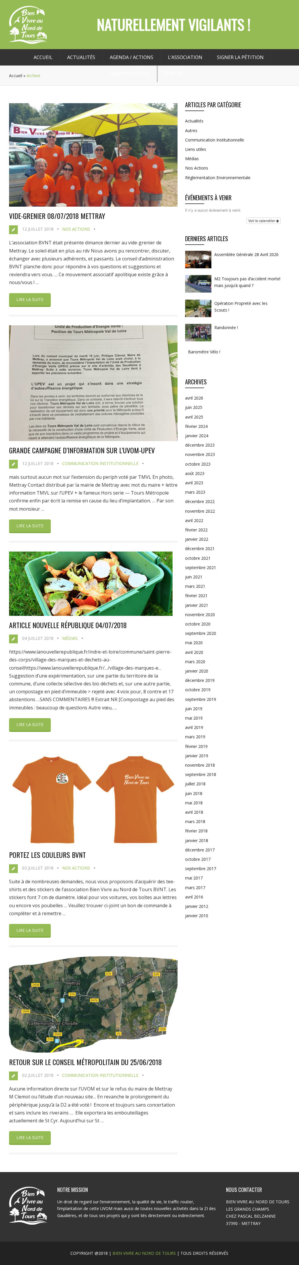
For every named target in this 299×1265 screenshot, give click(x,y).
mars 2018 (195, 821)
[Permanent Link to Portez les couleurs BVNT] (93, 844)
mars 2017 (195, 887)
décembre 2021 (200, 548)
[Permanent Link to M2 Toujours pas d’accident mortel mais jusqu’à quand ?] (198, 292)
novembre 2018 (200, 765)
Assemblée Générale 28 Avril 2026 (246, 254)
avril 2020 (194, 652)
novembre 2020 (200, 614)
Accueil (43, 57)
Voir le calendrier (262, 220)
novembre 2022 (200, 511)
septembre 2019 (200, 699)
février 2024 (196, 426)
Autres (191, 130)
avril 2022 (194, 520)
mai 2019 (194, 718)
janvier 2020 (196, 671)
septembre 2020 (200, 633)
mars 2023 (195, 492)
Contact (175, 73)
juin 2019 (193, 708)
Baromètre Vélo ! (204, 352)
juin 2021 (193, 577)
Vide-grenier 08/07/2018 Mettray (57, 215)
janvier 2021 (196, 605)
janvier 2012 (196, 906)
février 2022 (196, 530)
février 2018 (196, 831)
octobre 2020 (198, 624)
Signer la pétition (240, 57)
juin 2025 (193, 407)
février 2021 (196, 595)
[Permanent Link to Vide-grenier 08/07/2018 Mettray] (93, 205)
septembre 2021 (200, 567)
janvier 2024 (196, 435)
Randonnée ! (226, 327)
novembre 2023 (200, 454)
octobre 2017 (198, 859)
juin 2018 (193, 793)
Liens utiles (195, 149)
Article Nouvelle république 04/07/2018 (68, 625)
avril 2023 (194, 482)
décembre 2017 (200, 850)
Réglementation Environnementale (218, 177)
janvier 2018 (196, 840)
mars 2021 (195, 586)
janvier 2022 (196, 539)
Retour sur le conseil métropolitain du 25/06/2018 (85, 1062)
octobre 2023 (198, 464)
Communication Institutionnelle (100, 463)
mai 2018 (194, 803)
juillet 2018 (195, 784)
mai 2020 (194, 642)
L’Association (185, 57)
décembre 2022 (200, 501)
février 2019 (196, 746)
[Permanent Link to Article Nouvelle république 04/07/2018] (91, 614)
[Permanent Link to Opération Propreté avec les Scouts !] (198, 317)
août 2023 (194, 473)
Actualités (81, 57)
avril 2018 (194, 812)
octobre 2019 (198, 689)
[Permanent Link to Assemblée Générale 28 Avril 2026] (198, 268)
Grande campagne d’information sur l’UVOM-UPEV (82, 450)
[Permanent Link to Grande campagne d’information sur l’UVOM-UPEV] (93, 439)
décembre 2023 (200, 445)
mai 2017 (194, 878)
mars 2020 (195, 661)
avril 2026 (194, 398)
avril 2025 (194, 417)
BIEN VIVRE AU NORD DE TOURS (144, 1253)
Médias (70, 638)
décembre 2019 (200, 680)
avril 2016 (194, 897)
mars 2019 (195, 736)
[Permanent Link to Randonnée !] (198, 341)
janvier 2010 (196, 915)
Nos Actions (76, 229)
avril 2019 (194, 727)
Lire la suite (30, 299)
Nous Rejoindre (130, 73)
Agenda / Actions (131, 57)
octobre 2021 (198, 558)
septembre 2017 (200, 868)
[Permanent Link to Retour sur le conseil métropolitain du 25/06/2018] (93, 1051)
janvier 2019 (196, 755)
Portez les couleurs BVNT (47, 854)
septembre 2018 (200, 774)
